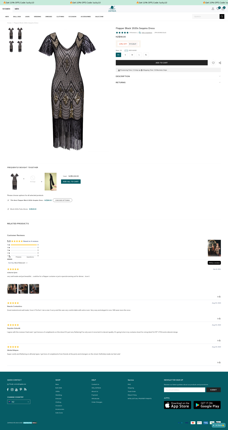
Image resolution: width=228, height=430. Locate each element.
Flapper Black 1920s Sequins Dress (26, 200)
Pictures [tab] (18, 257)
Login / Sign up (212, 9)
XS (118, 55)
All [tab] (10, 257)
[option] (69, 90)
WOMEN (6, 9)
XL (146, 55)
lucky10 (133, 44)
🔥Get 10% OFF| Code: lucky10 (18, 2)
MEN (17, 9)
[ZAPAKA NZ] (112, 9)
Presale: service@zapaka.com (17, 384)
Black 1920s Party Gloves (19, 209)
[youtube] (16, 390)
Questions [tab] (30, 257)
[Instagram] (12, 390)
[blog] (25, 390)
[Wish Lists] (213, 62)
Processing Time (126, 70)
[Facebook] (8, 390)
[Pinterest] (21, 390)
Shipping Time (148, 70)
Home (9, 23)
